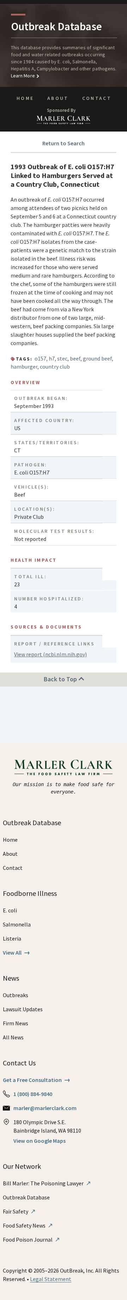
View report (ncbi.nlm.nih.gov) (50, 654)
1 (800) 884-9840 (32, 1093)
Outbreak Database (26, 1197)
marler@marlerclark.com (45, 1107)
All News (13, 1037)
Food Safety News (28, 1225)
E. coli (10, 910)
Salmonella (17, 924)
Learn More (23, 75)
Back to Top (61, 679)
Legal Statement (50, 1278)
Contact (97, 98)
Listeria (12, 938)
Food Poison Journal (31, 1239)
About (58, 98)
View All (16, 952)
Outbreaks (15, 995)
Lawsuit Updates (23, 1009)
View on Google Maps (39, 1140)
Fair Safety (19, 1211)
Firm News (15, 1023)
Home (25, 98)
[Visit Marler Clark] (63, 767)
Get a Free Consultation (36, 1079)
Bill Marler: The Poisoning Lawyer (47, 1183)
